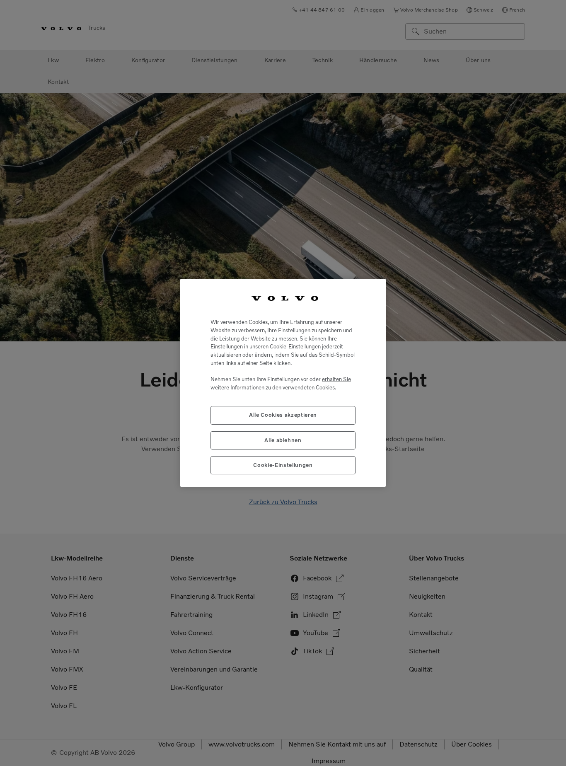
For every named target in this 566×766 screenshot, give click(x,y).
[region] (283, 383)
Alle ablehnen (283, 440)
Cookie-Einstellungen (282, 465)
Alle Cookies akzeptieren (283, 415)
